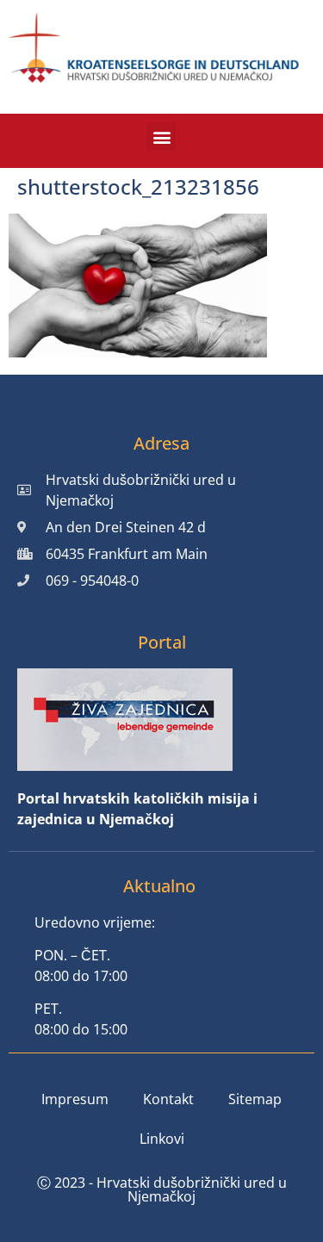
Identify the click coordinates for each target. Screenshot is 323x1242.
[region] (161, 1084)
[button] (161, 136)
